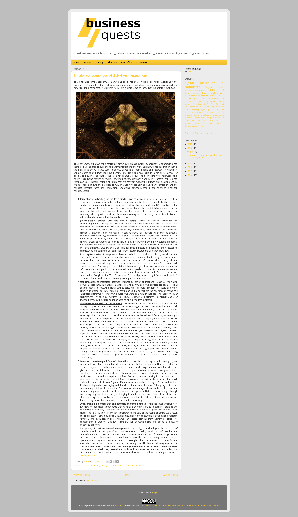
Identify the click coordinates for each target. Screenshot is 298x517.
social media (212, 101)
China (194, 104)
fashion (221, 115)
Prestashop (195, 109)
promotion (188, 123)
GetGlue (207, 104)
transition (201, 126)
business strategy (200, 93)
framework (188, 118)
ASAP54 (221, 101)
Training (99, 62)
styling (187, 126)
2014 (190, 175)
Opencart (220, 107)
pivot (222, 98)
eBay (217, 115)
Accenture (188, 104)
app (208, 109)
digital (100, 465)
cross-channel (197, 115)
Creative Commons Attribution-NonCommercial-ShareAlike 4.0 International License (181, 505)
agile (203, 109)
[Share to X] (114, 461)
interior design (206, 118)
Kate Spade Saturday (202, 107)
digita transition (200, 98)
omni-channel (206, 120)
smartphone (210, 123)
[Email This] (107, 461)
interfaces (196, 118)
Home (76, 62)
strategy (209, 95)
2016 (190, 167)
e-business (125, 465)
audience (214, 109)
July (192, 151)
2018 (190, 148)
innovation (200, 95)
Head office (126, 62)
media (187, 120)
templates (193, 126)
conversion (188, 115)
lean (222, 118)
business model (88, 465)
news (198, 120)
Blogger (154, 492)
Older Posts (170, 475)
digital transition (111, 465)
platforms (215, 120)
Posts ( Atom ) (92, 480)
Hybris (222, 104)
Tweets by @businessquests (198, 133)
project (221, 120)
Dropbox (201, 104)
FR (190, 71)
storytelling (220, 123)
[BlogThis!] (110, 461)
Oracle (187, 109)
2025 (190, 144)
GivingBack (215, 104)
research (196, 123)
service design (196, 101)
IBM (186, 107)
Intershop (191, 107)
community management (194, 112)
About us (112, 62)
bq (218, 96)
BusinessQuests (117, 505)
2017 (190, 163)
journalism (216, 118)
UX (215, 96)
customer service (209, 115)
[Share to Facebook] (117, 461)
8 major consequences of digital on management (110, 75)
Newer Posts (82, 475)
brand (222, 109)
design (217, 89)
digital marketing (200, 83)
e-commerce (138, 465)
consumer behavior (217, 112)
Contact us (141, 62)
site (204, 101)
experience (213, 98)
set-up (203, 123)
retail (187, 101)
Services (87, 62)
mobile (192, 120)
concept (207, 112)
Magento (214, 107)
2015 (190, 171)
